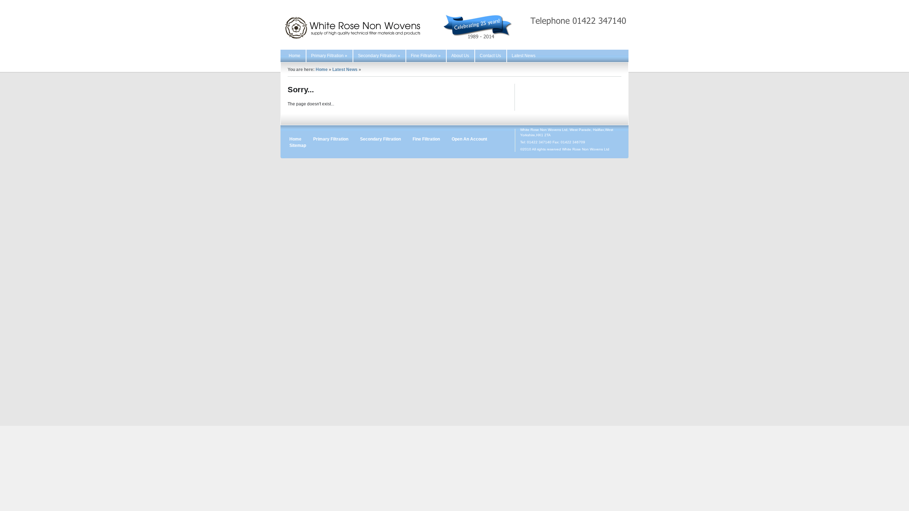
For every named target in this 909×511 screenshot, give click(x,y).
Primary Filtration (329, 55)
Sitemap (297, 145)
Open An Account (469, 139)
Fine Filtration (426, 55)
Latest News (523, 55)
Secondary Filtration (379, 55)
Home (294, 55)
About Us (460, 55)
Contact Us (490, 55)
